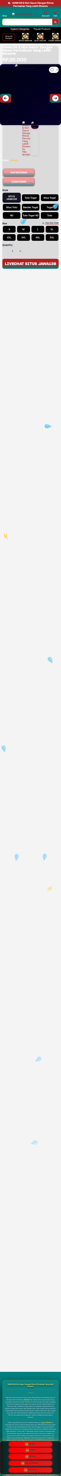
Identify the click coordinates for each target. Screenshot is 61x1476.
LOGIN (32, 1451)
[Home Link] (22, 14)
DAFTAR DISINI (18, 172)
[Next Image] (55, 98)
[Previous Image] (5, 98)
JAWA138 (26, 1400)
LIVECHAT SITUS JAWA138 (30, 263)
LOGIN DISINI (18, 181)
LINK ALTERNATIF (32, 1463)
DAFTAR (32, 1458)
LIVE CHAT (31, 1469)
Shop (5, 16)
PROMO (31, 1445)
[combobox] (27, 22)
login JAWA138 (46, 1422)
